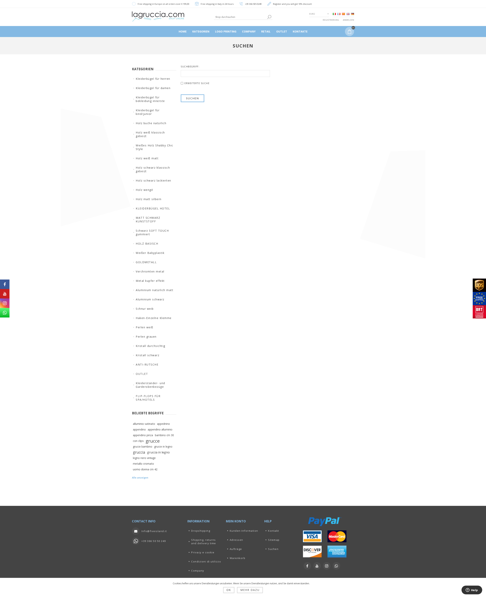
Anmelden (348, 19)
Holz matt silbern (149, 199)
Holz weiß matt (147, 158)
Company (197, 570)
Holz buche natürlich (151, 123)
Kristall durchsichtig (150, 346)
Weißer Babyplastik (150, 253)
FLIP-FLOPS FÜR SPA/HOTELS (148, 397)
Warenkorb (237, 558)
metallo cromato (143, 463)
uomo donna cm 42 (145, 469)
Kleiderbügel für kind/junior (147, 112)
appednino (163, 424)
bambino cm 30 (164, 435)
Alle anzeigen (140, 477)
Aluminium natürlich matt (154, 290)
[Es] (343, 14)
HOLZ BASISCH (147, 243)
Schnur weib (145, 308)
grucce (153, 441)
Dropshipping (200, 530)
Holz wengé (144, 190)
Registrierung (331, 19)
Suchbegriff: (190, 66)
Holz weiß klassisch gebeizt (150, 134)
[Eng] (348, 14)
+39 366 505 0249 (253, 3)
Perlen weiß (144, 327)
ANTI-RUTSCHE (147, 364)
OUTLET (142, 374)
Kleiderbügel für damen (153, 88)
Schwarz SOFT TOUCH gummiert (152, 232)
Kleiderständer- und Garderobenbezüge (150, 385)
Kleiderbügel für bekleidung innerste (150, 99)
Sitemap (274, 540)
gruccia (139, 452)
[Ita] (334, 14)
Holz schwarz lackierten (153, 180)
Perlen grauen (146, 336)
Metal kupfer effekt (150, 281)
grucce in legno (163, 446)
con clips (138, 441)
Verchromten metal (150, 271)
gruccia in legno (158, 452)
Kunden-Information (244, 530)
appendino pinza (143, 435)
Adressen (236, 540)
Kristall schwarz (147, 355)
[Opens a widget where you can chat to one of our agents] (471, 590)
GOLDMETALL (146, 262)
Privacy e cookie (202, 552)
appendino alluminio (160, 429)
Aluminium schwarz (150, 299)
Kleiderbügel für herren (153, 79)
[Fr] (338, 14)
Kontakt (273, 530)
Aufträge (236, 549)
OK (228, 589)
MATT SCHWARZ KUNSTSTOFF (148, 219)
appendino (139, 429)
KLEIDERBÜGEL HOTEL (153, 208)
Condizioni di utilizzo (206, 561)
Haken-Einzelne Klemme (154, 318)
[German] (352, 14)
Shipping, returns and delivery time (203, 541)
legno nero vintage (144, 458)
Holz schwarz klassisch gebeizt (153, 169)
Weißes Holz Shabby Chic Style (154, 147)
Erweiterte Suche (197, 83)
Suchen (273, 549)
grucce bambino (142, 446)
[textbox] (240, 17)
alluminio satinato (144, 424)
